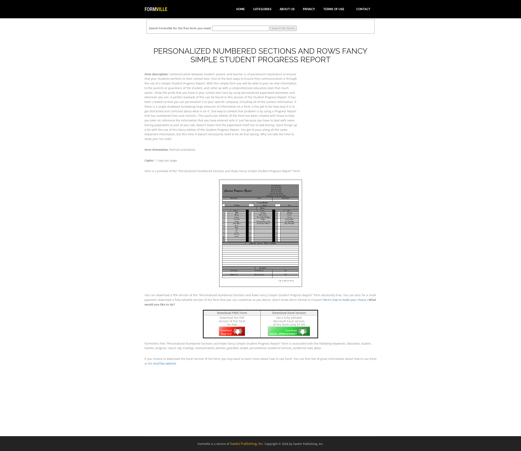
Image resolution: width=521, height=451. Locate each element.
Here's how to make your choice (344, 300)
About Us (287, 9)
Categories (262, 9)
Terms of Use (333, 9)
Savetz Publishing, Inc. (247, 443)
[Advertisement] (340, 97)
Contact (363, 9)
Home (240, 9)
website (164, 363)
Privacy (309, 9)
